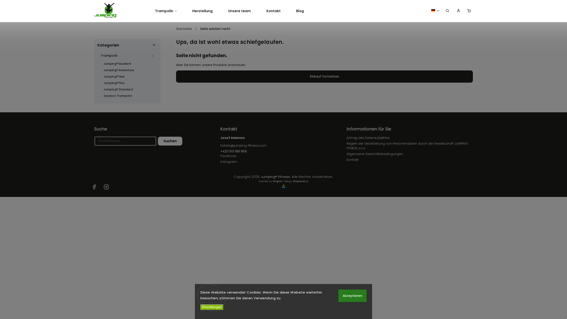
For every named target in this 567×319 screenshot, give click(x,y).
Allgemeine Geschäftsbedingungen (375, 154)
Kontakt (353, 160)
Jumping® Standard (118, 89)
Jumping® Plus (114, 83)
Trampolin (109, 55)
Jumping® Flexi (114, 76)
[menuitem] (169, 11)
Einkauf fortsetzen (324, 76)
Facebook (228, 156)
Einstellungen (212, 307)
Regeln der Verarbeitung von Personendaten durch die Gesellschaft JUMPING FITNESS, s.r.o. (407, 145)
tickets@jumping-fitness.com (243, 145)
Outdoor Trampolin (118, 96)
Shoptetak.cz (300, 181)
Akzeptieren (352, 295)
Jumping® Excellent (117, 64)
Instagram (228, 162)
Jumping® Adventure (119, 70)
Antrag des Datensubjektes (368, 138)
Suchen (170, 141)
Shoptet (277, 181)
